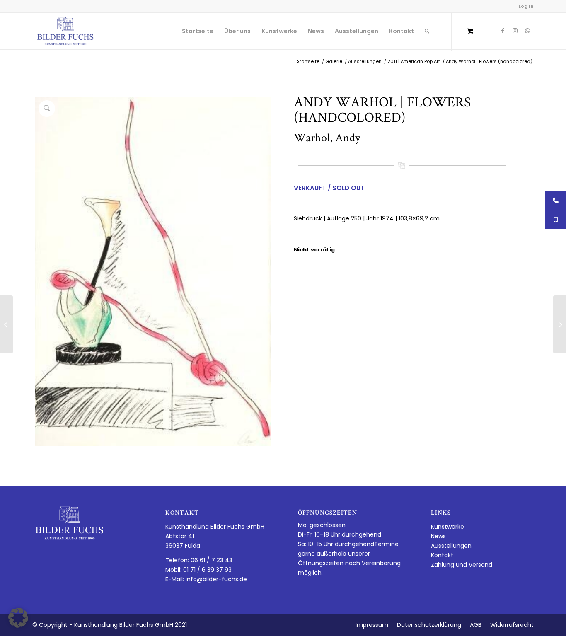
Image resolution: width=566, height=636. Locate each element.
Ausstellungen (451, 546)
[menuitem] (198, 31)
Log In (526, 6)
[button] (18, 618)
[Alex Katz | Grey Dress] (6, 324)
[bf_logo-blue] (65, 31)
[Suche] (427, 31)
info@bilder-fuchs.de (216, 579)
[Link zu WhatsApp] (527, 30)
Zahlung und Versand (461, 565)
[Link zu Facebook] (502, 30)
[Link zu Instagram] (515, 30)
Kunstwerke (447, 526)
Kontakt (442, 555)
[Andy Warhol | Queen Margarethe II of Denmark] (559, 324)
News (438, 536)
